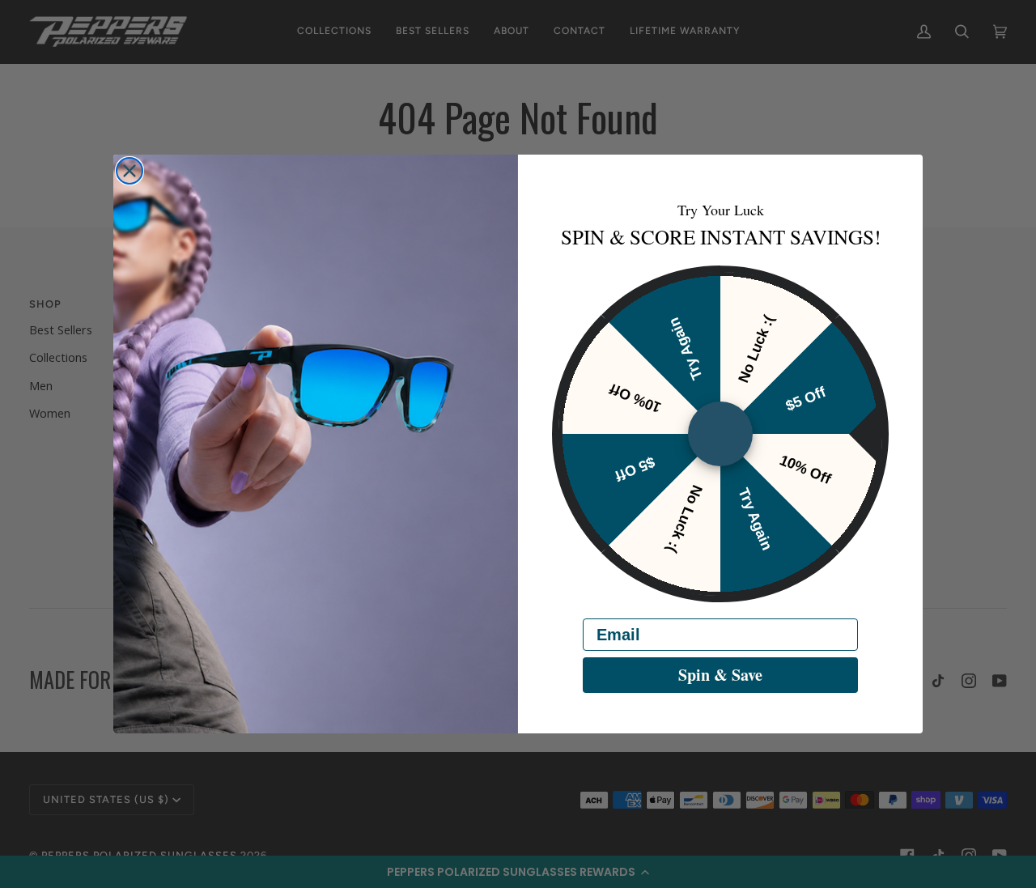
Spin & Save (720, 674)
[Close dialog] (129, 171)
